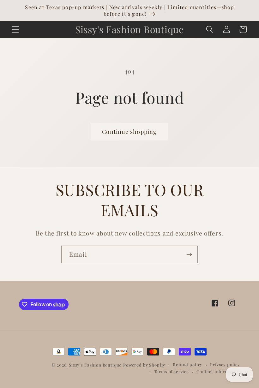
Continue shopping (129, 131)
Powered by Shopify (144, 364)
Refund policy (187, 364)
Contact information (218, 371)
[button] (16, 29)
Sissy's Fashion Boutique (95, 364)
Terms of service (171, 371)
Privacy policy (225, 364)
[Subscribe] (189, 254)
